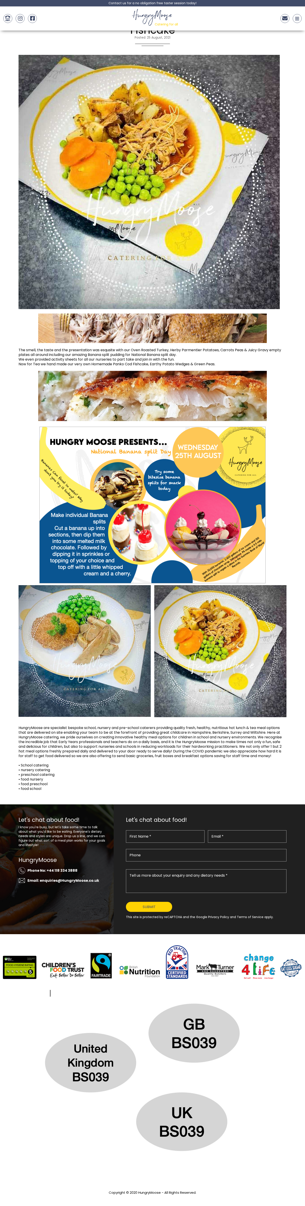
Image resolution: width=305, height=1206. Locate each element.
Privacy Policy (152, 1198)
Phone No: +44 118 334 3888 (52, 870)
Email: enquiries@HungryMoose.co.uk (63, 880)
